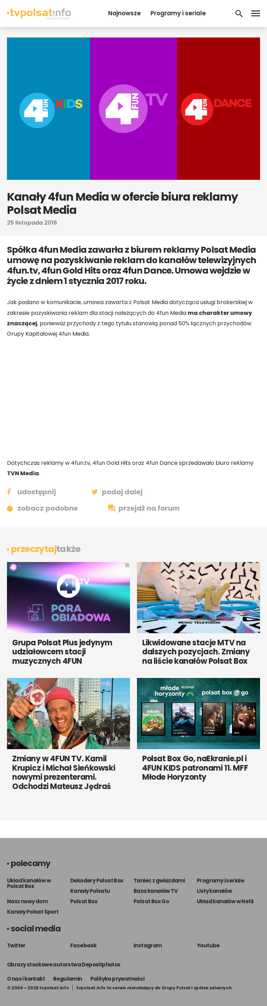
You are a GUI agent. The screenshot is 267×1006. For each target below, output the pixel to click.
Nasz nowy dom (27, 901)
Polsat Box (83, 901)
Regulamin (67, 978)
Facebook (83, 945)
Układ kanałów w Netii (225, 901)
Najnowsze (124, 13)
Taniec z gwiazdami (159, 880)
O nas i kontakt (26, 978)
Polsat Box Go (151, 901)
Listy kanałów (214, 891)
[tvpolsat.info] (39, 18)
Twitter (16, 945)
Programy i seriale (178, 13)
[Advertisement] (133, 398)
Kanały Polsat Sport (33, 911)
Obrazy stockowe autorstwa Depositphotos (64, 964)
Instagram (148, 945)
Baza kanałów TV (156, 891)
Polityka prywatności (117, 978)
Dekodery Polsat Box (96, 880)
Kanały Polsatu (90, 891)
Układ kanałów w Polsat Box (29, 883)
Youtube (208, 945)
